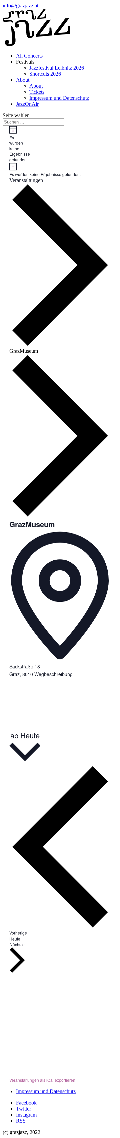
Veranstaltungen (26, 180)
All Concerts (29, 56)
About (22, 80)
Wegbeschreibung (53, 674)
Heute (14, 939)
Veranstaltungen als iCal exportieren (42, 1080)
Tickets (36, 92)
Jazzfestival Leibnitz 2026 (56, 68)
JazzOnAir (27, 104)
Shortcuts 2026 (45, 74)
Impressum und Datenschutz (59, 98)
